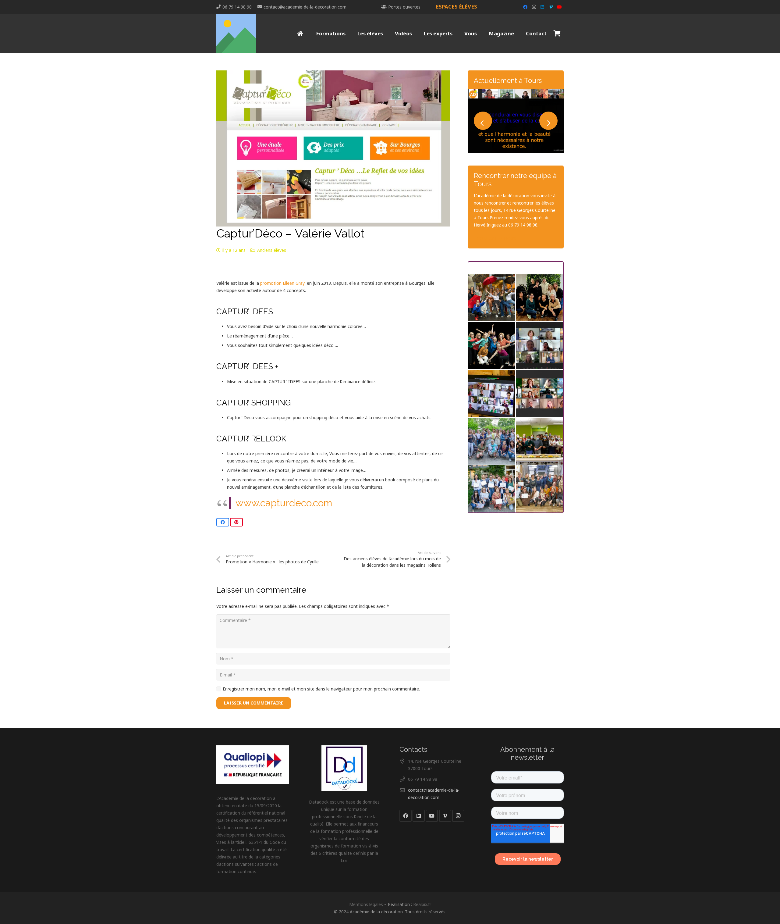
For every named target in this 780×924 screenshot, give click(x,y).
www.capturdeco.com (284, 502)
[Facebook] (525, 7)
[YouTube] (559, 7)
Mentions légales (366, 904)
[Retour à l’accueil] (301, 33)
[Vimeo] (551, 7)
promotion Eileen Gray (282, 283)
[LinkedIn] (542, 7)
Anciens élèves (271, 250)
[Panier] (557, 33)
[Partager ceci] (222, 522)
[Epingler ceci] (236, 522)
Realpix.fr (422, 904)
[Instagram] (534, 7)
